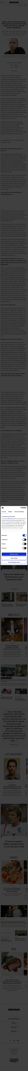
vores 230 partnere (9, 518)
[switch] (24, 540)
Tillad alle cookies (14, 554)
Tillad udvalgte (14, 558)
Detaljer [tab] (10, 511)
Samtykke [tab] (4, 511)
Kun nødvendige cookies (14, 562)
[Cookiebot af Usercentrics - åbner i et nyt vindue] (20, 508)
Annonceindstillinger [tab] (19, 511)
